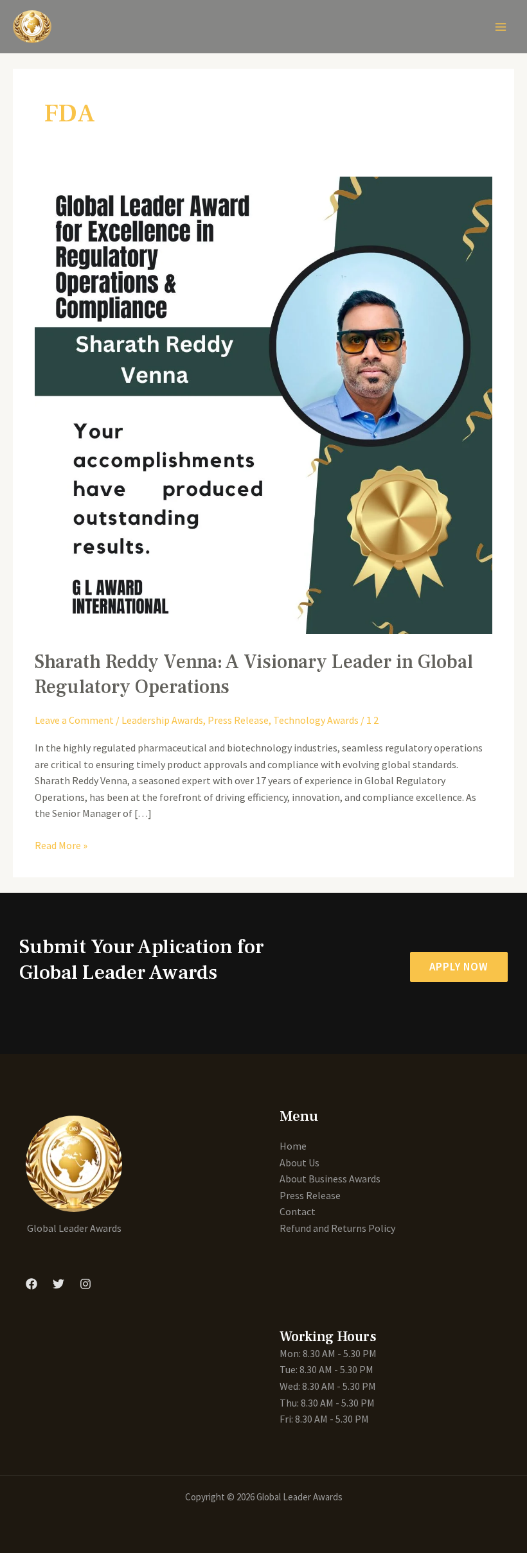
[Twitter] (58, 1284)
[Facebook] (31, 1284)
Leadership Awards (162, 720)
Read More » (61, 845)
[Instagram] (85, 1284)
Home (293, 1145)
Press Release (238, 720)
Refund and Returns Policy (337, 1228)
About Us (299, 1162)
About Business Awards (330, 1178)
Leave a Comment (74, 720)
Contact (298, 1211)
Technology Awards (316, 720)
